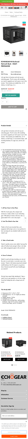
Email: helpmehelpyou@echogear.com (12, 384)
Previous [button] (1, 53)
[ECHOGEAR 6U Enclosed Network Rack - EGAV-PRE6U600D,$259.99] (21, 343)
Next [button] (26, 53)
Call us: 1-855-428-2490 (9, 383)
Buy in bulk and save (16, 74)
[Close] (26, 421)
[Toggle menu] (2, 7)
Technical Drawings (7, 319)
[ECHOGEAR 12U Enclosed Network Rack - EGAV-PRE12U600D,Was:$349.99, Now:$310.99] (7, 343)
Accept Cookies (14, 436)
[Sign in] (21, 7)
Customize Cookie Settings (7, 1)
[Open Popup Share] (26, 109)
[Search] (6, 8)
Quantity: (3, 98)
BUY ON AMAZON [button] (11, 95)
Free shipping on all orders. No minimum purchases (14, 4)
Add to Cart (7, 359)
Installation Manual (7, 317)
